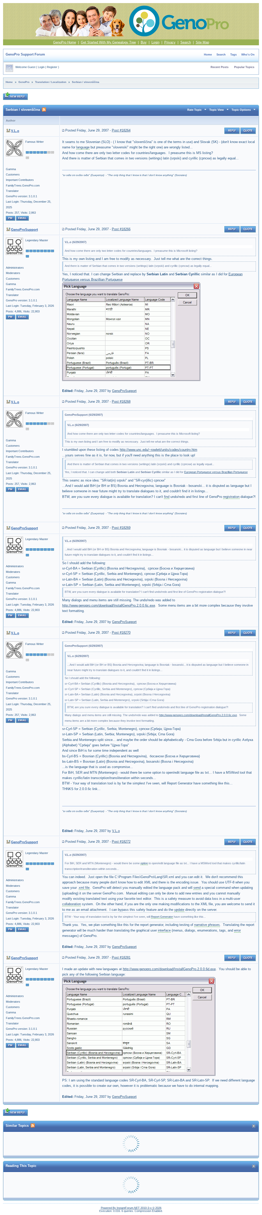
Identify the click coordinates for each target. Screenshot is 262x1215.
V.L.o (15, 131)
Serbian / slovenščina (85, 82)
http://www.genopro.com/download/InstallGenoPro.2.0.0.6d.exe (169, 969)
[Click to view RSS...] (44, 109)
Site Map (202, 42)
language (83, 147)
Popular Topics (244, 67)
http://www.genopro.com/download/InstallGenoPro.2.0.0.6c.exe (108, 605)
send (197, 888)
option (144, 863)
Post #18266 (121, 229)
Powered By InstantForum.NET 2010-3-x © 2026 (131, 1207)
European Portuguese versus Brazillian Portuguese (216, 472)
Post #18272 (121, 842)
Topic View (216, 109)
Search (185, 42)
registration (231, 497)
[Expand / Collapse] (253, 1126)
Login (155, 42)
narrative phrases (207, 925)
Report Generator (162, 916)
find (166, 497)
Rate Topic (194, 109)
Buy (144, 42)
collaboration (71, 904)
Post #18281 (121, 957)
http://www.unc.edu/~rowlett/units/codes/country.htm (158, 450)
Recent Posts (219, 67)
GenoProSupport (24, 230)
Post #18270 (121, 632)
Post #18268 (121, 401)
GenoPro (23, 82)
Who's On (248, 54)
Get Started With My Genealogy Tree (108, 42)
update (179, 910)
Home (208, 54)
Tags (233, 54)
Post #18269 (121, 528)
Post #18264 (121, 130)
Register (52, 67)
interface (164, 930)
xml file (84, 888)
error (237, 930)
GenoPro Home (64, 42)
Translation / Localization (50, 82)
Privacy (170, 42)
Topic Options (241, 109)
